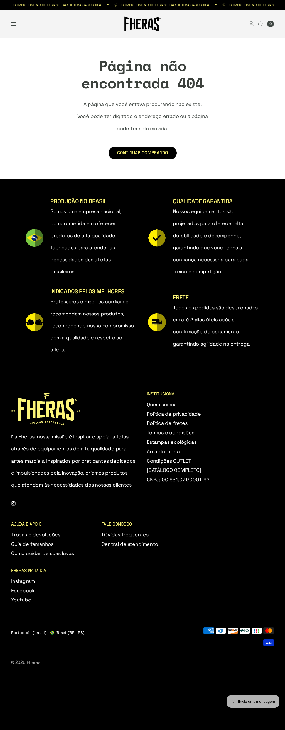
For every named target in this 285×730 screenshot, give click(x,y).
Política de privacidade (174, 414)
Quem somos (161, 404)
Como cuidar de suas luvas (42, 553)
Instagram (23, 581)
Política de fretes (167, 423)
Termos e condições (170, 432)
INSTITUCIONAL (162, 394)
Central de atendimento (130, 544)
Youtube (21, 599)
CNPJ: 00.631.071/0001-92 (178, 479)
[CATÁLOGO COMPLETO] (174, 470)
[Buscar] (260, 24)
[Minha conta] (251, 24)
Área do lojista (163, 451)
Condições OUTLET (169, 461)
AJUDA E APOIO (26, 524)
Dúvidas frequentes (125, 534)
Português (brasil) (28, 632)
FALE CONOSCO (117, 524)
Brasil (70, 632)
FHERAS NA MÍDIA (28, 571)
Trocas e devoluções (35, 534)
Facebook (23, 590)
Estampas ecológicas (171, 442)
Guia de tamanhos (32, 544)
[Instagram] (17, 503)
